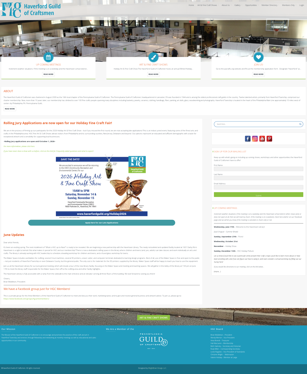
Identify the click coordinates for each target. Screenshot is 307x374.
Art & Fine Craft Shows (207, 5)
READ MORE (48, 74)
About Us (226, 5)
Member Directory (269, 5)
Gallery (237, 5)
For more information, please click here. (19, 146)
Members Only (288, 5)
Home (191, 5)
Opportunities (251, 5)
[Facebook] (248, 139)
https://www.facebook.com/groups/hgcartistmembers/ (26, 298)
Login (301, 5)
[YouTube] (262, 139)
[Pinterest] (269, 139)
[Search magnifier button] (300, 124)
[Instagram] (255, 139)
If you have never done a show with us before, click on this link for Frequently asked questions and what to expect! (49, 151)
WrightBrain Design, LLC (157, 368)
